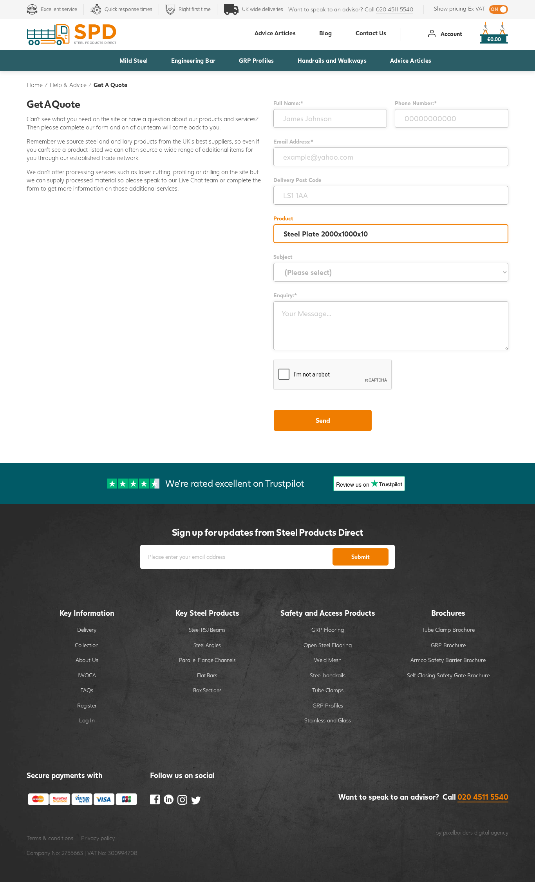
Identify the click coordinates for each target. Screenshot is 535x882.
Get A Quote (110, 84)
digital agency (491, 832)
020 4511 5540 (394, 9)
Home (35, 84)
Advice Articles (410, 60)
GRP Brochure (448, 645)
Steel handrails (327, 675)
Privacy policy (98, 838)
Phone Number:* (416, 103)
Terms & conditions (50, 838)
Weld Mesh (328, 659)
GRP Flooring (327, 629)
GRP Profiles (256, 60)
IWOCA (87, 675)
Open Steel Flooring (328, 645)
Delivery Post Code (297, 179)
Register (87, 705)
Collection (87, 645)
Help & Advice (68, 84)
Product (283, 218)
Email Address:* (293, 141)
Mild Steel (133, 60)
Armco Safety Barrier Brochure (448, 659)
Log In (87, 720)
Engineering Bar (193, 60)
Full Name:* (288, 103)
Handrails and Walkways (332, 60)
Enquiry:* (285, 295)
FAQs (86, 690)
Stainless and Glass (327, 720)
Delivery (86, 629)
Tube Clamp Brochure (448, 629)
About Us (87, 659)
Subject (283, 256)
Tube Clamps (327, 690)
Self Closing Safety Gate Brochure (448, 675)
